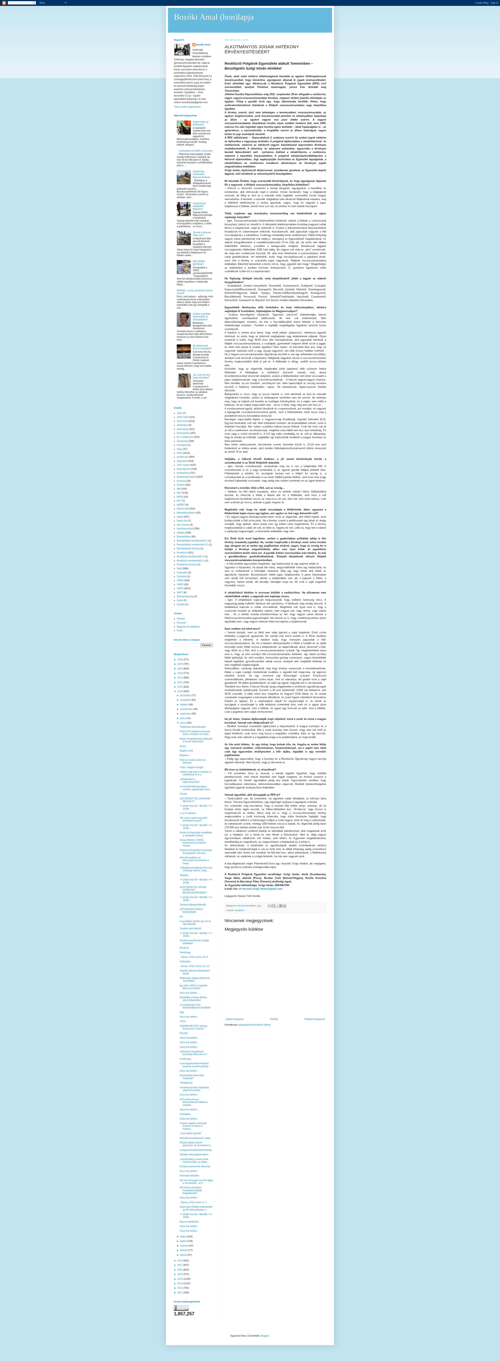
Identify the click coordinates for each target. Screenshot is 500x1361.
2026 (180, 659)
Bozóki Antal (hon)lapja (214, 16)
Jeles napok (183, 465)
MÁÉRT (181, 504)
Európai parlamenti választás (195, 1166)
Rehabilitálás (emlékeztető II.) (192, 544)
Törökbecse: (186, 1082)
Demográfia (183, 433)
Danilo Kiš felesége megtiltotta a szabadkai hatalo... (196, 834)
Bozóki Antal (203, 44)
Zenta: (183, 746)
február (184, 1250)
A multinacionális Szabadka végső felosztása (194, 1089)
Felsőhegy (185, 952)
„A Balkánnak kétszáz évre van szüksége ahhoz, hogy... (196, 869)
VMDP (180, 584)
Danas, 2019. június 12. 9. (194, 957)
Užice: (183, 1021)
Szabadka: (185, 961)
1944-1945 (182, 417)
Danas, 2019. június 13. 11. (195, 966)
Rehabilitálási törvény (188, 548)
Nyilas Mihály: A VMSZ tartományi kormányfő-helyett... (193, 843)
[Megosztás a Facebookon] (281, 906)
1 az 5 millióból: (188, 813)
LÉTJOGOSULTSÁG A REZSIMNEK (191, 910)
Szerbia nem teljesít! (190, 928)
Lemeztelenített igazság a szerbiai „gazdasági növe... (195, 788)
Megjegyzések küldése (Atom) (255, 1024)
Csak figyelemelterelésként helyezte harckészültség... (195, 1065)
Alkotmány (182, 425)
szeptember (186, 709)
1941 (179, 413)
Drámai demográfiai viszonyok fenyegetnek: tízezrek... (196, 851)
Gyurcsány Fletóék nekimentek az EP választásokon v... (196, 1208)
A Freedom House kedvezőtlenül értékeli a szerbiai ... (194, 1102)
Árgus (180, 600)
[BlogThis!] (273, 906)
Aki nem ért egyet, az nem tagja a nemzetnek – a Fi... (196, 1181)
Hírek (179, 453)
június (183, 722)
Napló (180, 516)
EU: (182, 916)
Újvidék (181, 604)
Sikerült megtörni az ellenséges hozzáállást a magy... (194, 860)
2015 (180, 1274)
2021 (180, 682)
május (183, 1236)
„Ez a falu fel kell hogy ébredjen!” (201, 376)
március (184, 1245)
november (185, 700)
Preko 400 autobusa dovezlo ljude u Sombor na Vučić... (195, 732)
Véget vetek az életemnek (200, 123)
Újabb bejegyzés (235, 1019)
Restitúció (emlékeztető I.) (190, 556)
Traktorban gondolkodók (193, 727)
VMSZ (180, 588)
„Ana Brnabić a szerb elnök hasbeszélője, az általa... (194, 1160)
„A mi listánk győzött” (190, 1133)
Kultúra (180, 484)
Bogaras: (184, 755)
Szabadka (182, 572)
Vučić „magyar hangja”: (192, 767)
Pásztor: (184, 1033)
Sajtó (179, 568)
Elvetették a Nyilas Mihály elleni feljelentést (193, 999)
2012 (180, 1288)
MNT (179, 492)
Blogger (265, 1335)
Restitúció (239, 910)
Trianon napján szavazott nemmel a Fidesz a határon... (193, 1126)
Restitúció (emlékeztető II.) (191, 560)
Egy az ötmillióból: (189, 1221)
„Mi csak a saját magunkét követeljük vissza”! (193, 819)
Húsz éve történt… (189, 993)
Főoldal (274, 1019)
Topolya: (184, 875)
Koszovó (181, 481)
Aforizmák (182, 421)
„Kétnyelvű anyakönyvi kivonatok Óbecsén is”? (193, 1053)
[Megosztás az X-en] (277, 906)
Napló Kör (182, 520)
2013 (180, 1283)
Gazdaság (182, 441)
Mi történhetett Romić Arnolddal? (202, 347)
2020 (180, 686)
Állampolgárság (185, 596)
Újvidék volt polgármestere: (194, 1154)
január (184, 1255)
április (183, 1241)
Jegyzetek (182, 461)
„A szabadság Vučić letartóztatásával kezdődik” (195, 1006)
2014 (180, 1279)
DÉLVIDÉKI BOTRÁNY (199, 262)
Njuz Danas (183, 524)
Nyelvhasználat (185, 528)
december (185, 695)
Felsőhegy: (185, 1059)
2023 (180, 673)
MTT (179, 501)
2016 (180, 1269)
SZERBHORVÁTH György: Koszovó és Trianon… (194, 1027)
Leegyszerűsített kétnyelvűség (196, 1150)
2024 (180, 668)
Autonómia (182, 429)
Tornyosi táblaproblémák (193, 904)
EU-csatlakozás (185, 437)
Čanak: (183, 794)
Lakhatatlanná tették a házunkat (195, 150)
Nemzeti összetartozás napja (195, 1138)
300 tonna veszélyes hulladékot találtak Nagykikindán (191, 1190)
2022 (180, 677)
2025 (180, 664)
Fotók (180, 630)
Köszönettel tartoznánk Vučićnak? (192, 1077)
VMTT (180, 592)
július (183, 718)
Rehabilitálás (184, 536)
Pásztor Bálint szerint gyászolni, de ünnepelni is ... (196, 1144)
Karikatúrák (183, 473)
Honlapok (182, 445)
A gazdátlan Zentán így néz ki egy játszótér (195, 922)
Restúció (184, 947)
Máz (182, 1012)
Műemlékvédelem (186, 512)
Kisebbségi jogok (186, 476)
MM (179, 488)
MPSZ (180, 496)
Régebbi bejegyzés (314, 1019)
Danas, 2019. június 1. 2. (194, 1202)
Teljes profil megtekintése (187, 106)
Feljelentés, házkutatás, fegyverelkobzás (201, 174)
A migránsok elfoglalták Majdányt (199, 206)
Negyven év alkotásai (188, 626)
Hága (180, 449)
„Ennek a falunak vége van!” (202, 234)
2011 (180, 1292)
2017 (180, 1265)
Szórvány (182, 576)
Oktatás (181, 532)
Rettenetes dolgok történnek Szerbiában (195, 979)
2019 (180, 691)
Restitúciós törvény (187, 564)
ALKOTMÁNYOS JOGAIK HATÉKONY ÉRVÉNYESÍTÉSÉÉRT (193, 890)
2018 (180, 1260)
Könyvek (181, 622)
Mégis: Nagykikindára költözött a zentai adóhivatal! (196, 740)
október (184, 704)
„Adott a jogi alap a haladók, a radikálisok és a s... (195, 773)
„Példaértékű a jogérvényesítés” (190, 780)
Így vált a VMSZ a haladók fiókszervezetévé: (193, 987)
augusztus (186, 713)
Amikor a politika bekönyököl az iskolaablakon (201, 317)
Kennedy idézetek (189, 1175)
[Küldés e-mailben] (270, 906)
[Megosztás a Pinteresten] (285, 906)
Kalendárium (183, 469)
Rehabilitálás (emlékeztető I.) (192, 540)
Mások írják (183, 508)
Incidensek (182, 457)
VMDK (180, 580)
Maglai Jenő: (186, 750)
